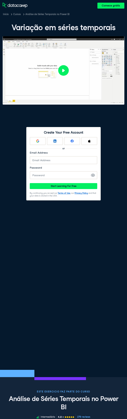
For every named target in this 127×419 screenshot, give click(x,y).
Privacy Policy (81, 193)
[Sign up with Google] (38, 141)
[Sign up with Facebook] (72, 141)
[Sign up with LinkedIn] (55, 141)
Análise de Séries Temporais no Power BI (47, 14)
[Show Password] (93, 175)
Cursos (17, 14)
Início (6, 14)
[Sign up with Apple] (89, 141)
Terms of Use (64, 193)
